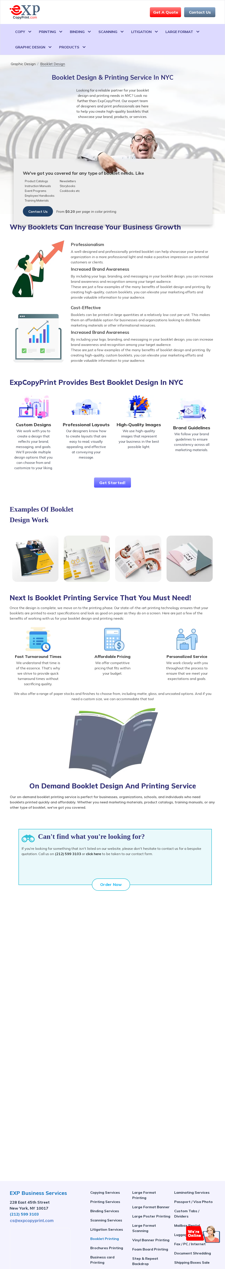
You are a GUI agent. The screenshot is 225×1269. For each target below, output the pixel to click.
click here (93, 854)
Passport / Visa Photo (193, 1201)
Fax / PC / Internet (190, 1244)
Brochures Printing (106, 1248)
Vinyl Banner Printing (150, 1240)
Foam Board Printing (150, 1249)
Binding (77, 31)
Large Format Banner (151, 1207)
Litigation (141, 31)
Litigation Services (106, 1229)
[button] (203, 1234)
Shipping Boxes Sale (192, 1262)
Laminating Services (192, 1192)
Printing (47, 31)
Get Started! (112, 482)
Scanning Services (106, 1220)
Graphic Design (30, 47)
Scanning (107, 31)
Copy (20, 31)
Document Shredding (192, 1253)
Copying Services (105, 1192)
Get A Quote (165, 12)
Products (69, 47)
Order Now (111, 884)
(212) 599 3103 (68, 854)
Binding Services (104, 1211)
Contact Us (200, 12)
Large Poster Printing (151, 1216)
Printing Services (105, 1201)
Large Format (179, 31)
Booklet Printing (104, 1238)
